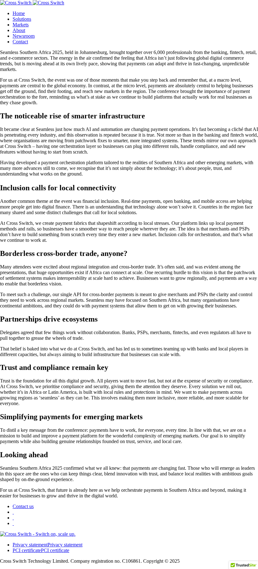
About (19, 30)
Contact (20, 41)
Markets (21, 24)
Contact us (23, 506)
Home (19, 13)
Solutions (22, 19)
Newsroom (24, 36)
